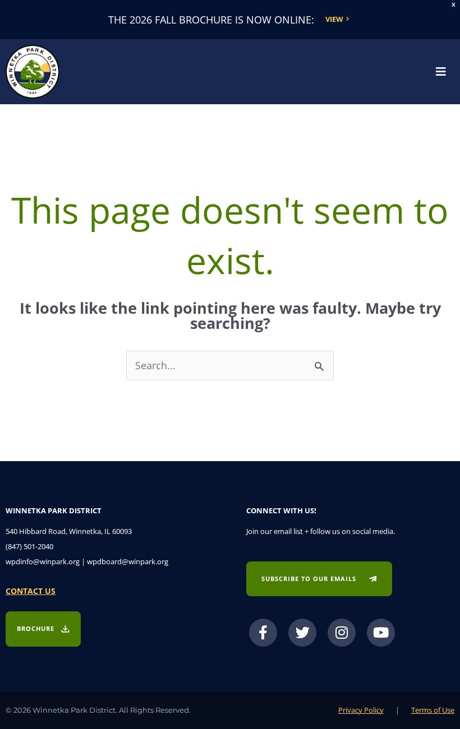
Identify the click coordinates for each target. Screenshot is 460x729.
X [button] (454, 5)
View (334, 19)
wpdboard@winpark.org (127, 561)
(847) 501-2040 (29, 546)
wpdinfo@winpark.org (43, 561)
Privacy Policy (361, 710)
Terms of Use (432, 710)
